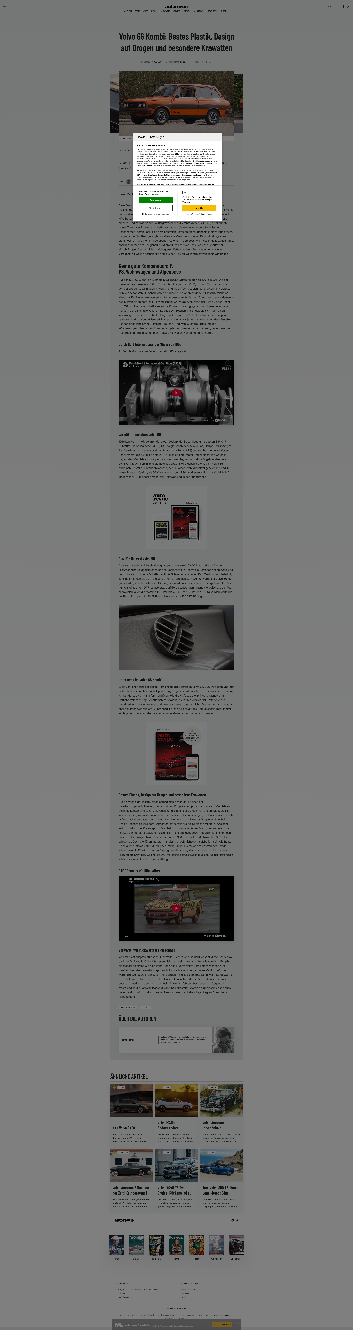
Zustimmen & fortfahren (156, 200)
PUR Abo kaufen (199, 208)
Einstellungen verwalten (156, 208)
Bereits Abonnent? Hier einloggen (199, 214)
